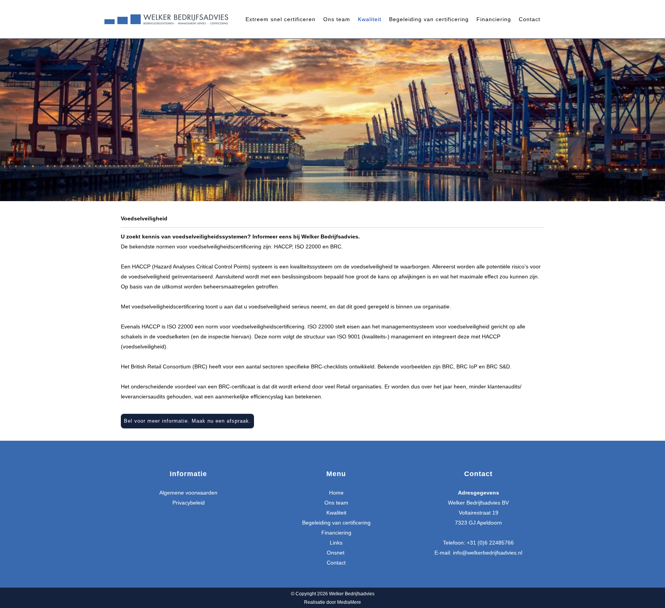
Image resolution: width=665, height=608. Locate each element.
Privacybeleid (188, 503)
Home (336, 493)
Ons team (336, 503)
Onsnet (336, 553)
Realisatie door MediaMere (332, 602)
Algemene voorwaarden (188, 493)
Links (336, 543)
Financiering (336, 533)
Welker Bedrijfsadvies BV (478, 503)
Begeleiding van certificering (336, 523)
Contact (336, 563)
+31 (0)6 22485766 (490, 543)
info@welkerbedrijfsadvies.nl (487, 553)
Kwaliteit (336, 513)
